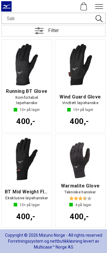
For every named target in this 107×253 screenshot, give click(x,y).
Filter (53, 30)
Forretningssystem (25, 241)
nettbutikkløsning (66, 241)
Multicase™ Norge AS (53, 247)
